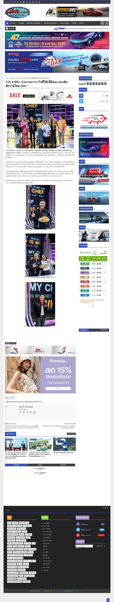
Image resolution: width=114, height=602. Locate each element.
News (21, 575)
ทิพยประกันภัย (22, 578)
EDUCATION (11, 537)
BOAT (15, 546)
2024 (44, 529)
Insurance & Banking (33, 23)
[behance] (33, 2)
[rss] (30, 2)
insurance (11, 540)
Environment (12, 569)
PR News (21, 23)
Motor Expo (11, 528)
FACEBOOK (83, 330)
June (44, 549)
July (44, 546)
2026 (44, 523)
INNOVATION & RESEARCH (15, 543)
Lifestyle (27, 543)
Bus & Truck (20, 537)
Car (9, 522)
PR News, (24, 90)
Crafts (26, 564)
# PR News (13, 343)
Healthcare (19, 549)
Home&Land (24, 572)
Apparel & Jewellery (20, 552)
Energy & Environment (15, 555)
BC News (41, 591)
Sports (81, 23)
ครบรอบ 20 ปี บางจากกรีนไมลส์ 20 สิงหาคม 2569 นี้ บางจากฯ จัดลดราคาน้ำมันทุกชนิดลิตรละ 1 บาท (40, 454)
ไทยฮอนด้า (26, 581)
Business (11, 549)
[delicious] (39, 2)
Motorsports (24, 522)
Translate (82, 548)
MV (26, 549)
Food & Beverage (13, 572)
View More (72, 434)
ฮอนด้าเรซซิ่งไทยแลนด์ (14, 581)
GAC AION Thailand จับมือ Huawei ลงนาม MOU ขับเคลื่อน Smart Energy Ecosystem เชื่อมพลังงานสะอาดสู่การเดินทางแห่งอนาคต (16, 455)
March (45, 558)
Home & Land (64, 23)
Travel (74, 23)
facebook (63, 465)
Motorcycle (27, 525)
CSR (33, 543)
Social (22, 534)
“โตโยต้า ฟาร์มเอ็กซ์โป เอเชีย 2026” (63, 453)
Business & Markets (51, 23)
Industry (32, 572)
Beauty (20, 564)
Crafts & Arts (12, 566)
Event (9, 546)
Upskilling (32, 549)
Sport (24, 531)
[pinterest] (20, 2)
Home (7, 78)
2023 (44, 567)
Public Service (29, 575)
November (46, 534)
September (46, 540)
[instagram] (36, 2)
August (45, 543)
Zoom (28, 537)
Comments (104, 330)
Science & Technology (15, 561)
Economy (28, 534)
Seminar (10, 578)
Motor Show (21, 528)
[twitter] (17, 2)
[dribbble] (27, 2)
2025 (44, 526)
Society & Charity (29, 561)
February (45, 561)
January (45, 564)
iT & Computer (21, 540)
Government (28, 555)
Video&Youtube (12, 534)
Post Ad (21, 546)
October (45, 537)
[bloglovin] (23, 2)
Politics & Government (15, 558)
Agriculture (11, 564)
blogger (16, 465)
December (46, 531)
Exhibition (21, 569)
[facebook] (14, 2)
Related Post (10, 434)
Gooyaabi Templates (78, 591)
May (44, 552)
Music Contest (12, 575)
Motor (12, 23)
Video (9, 552)
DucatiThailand (23, 566)
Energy (30, 552)
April (44, 555)
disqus (40, 465)
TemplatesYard (59, 591)
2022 (44, 570)
